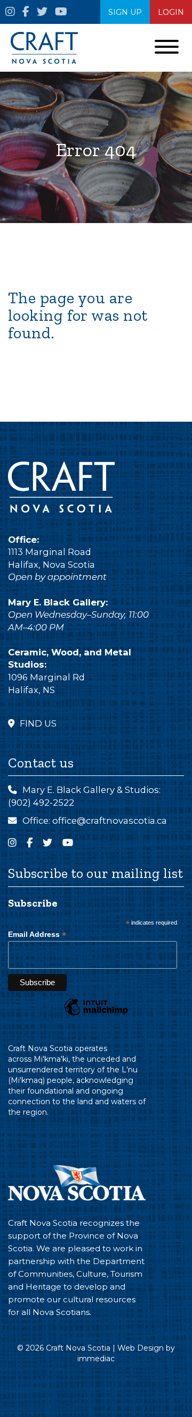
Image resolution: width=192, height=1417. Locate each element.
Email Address (37, 934)
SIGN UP (125, 12)
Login (171, 12)
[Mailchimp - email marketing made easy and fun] (96, 1015)
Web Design (140, 1348)
